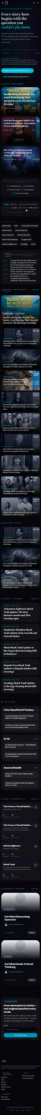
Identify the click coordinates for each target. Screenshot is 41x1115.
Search (3, 1089)
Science (3, 1082)
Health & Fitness (6, 1087)
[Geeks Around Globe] (4, 1061)
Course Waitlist (5, 1099)
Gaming (3, 1084)
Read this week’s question (17, 71)
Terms (23, 1110)
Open (36, 710)
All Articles (4, 1077)
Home (3, 1079)
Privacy (17, 1110)
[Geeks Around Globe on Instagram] (13, 208)
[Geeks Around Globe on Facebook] (11, 208)
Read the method (31, 64)
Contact (28, 1110)
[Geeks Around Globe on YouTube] (16, 208)
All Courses (4, 1097)
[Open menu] (2, 2)
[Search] (34, 2)
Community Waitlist (27, 1078)
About (12, 1110)
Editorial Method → (15, 212)
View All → (35, 290)
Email (6, 1025)
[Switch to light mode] (38, 3)
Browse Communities (28, 1076)
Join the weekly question (17, 77)
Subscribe (22, 1035)
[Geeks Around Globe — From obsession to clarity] (6, 3)
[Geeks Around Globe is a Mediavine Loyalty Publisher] (30, 212)
